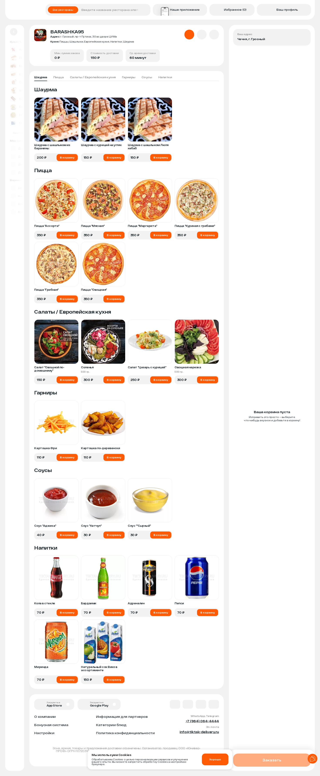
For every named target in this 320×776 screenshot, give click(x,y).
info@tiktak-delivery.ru (199, 732)
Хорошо (215, 759)
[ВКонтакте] (175, 704)
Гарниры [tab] (128, 77)
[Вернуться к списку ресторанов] (13, 32)
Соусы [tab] (146, 77)
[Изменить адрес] (304, 35)
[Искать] (145, 10)
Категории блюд (111, 725)
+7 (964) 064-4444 (202, 721)
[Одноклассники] (201, 704)
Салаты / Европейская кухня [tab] (93, 77)
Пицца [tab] (58, 77)
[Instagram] (214, 704)
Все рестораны (63, 9)
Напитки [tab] (165, 77)
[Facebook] (188, 704)
